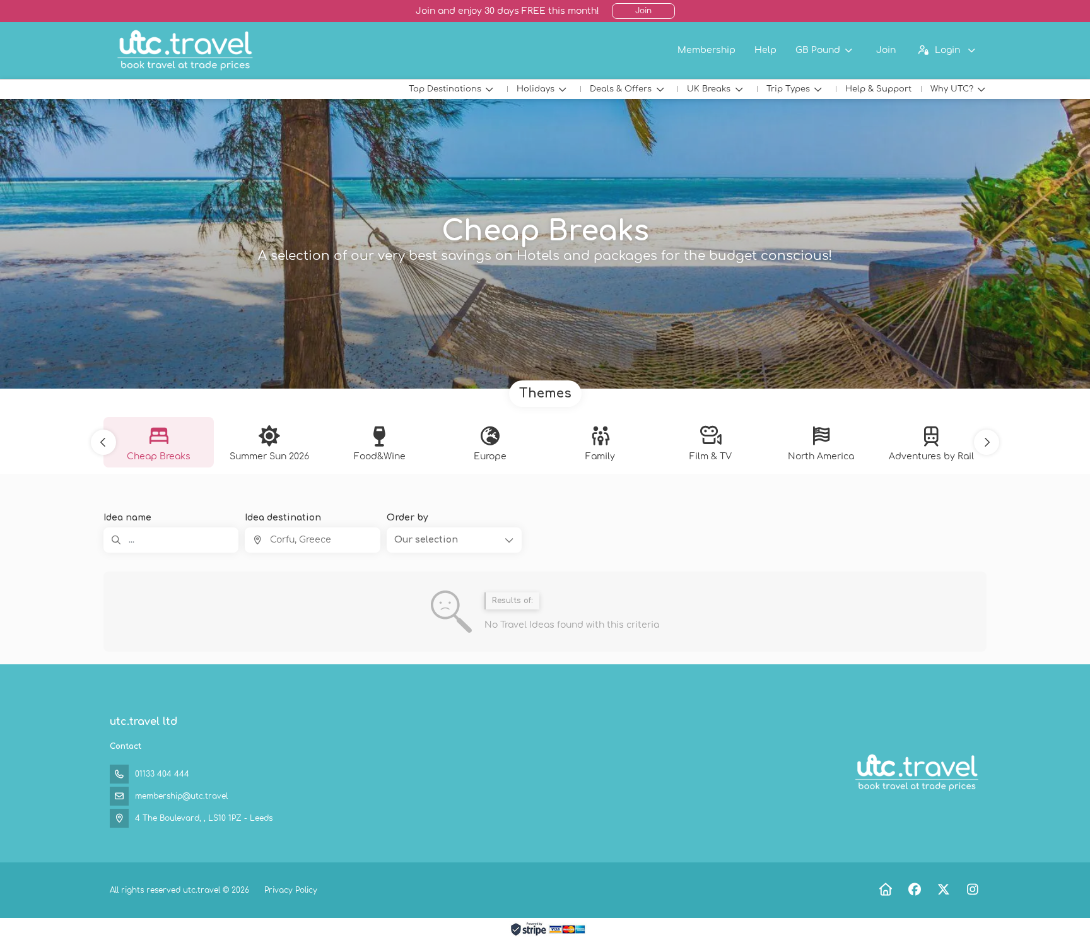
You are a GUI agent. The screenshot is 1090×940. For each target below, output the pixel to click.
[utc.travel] (916, 773)
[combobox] (312, 540)
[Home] (885, 890)
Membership (706, 50)
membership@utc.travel (181, 796)
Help (765, 50)
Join (643, 10)
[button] (103, 442)
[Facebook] (914, 890)
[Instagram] (972, 890)
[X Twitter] (943, 890)
